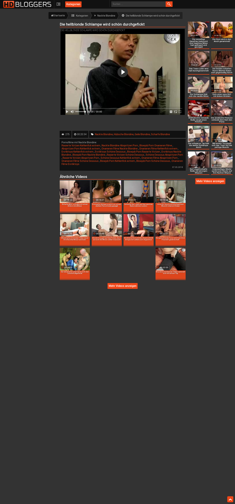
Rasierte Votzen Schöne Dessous (126, 154)
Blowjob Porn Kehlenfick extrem (117, 161)
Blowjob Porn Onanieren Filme (156, 145)
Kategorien (73, 4)
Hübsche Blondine (124, 134)
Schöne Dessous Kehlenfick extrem (120, 157)
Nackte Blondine (104, 134)
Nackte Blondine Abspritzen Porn (120, 145)
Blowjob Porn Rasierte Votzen (144, 151)
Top (230, 499)
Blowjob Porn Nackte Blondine (89, 154)
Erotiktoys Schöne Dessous (110, 151)
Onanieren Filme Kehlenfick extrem (158, 148)
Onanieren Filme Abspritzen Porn (159, 157)
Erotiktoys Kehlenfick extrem (78, 151)
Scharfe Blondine (160, 134)
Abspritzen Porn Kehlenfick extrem (81, 148)
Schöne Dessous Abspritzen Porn (164, 154)
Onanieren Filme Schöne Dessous (80, 161)
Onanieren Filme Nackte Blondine (120, 148)
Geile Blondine (142, 134)
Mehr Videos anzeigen (122, 286)
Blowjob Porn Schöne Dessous (153, 161)
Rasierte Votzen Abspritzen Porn (81, 157)
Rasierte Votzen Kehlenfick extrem (81, 145)
